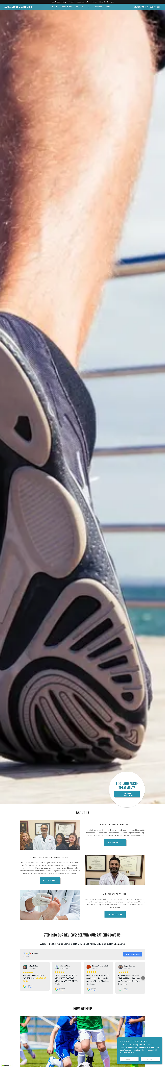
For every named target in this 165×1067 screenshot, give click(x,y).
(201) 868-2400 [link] (142, 7)
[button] (109, 7)
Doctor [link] (79, 7)
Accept (150, 1059)
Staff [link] (89, 7)
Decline (129, 1059)
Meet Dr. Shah (50, 880)
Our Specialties (115, 842)
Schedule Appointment (127, 794)
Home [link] (54, 7)
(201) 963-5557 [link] (155, 7)
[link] (24, 7)
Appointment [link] (66, 7)
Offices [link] (98, 7)
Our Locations (115, 914)
